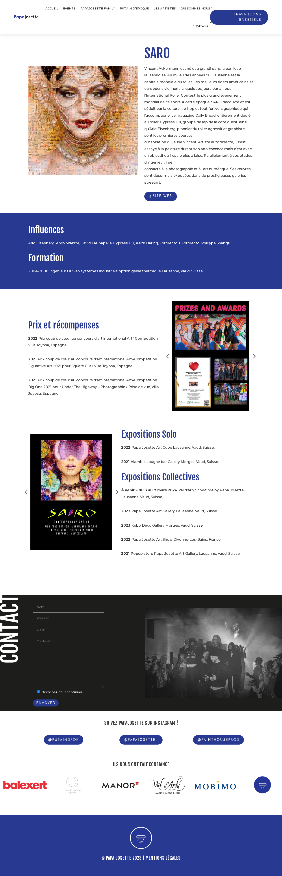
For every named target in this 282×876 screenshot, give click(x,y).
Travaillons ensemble (247, 17)
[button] (167, 356)
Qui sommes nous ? (197, 8)
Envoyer (46, 703)
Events (69, 8)
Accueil (51, 8)
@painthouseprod (218, 740)
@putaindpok (63, 740)
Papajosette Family (97, 8)
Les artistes (165, 8)
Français (200, 25)
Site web (162, 196)
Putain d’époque (134, 8)
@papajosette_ (141, 740)
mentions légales (163, 858)
